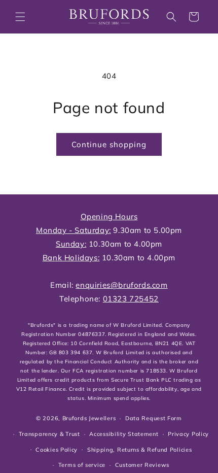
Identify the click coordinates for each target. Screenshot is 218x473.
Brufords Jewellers (89, 418)
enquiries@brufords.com (121, 285)
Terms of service (81, 464)
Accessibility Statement (123, 433)
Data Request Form (153, 418)
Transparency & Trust (49, 433)
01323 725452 (131, 298)
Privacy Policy (188, 433)
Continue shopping (109, 144)
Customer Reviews (142, 464)
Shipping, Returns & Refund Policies (139, 449)
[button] (20, 17)
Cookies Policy (56, 449)
